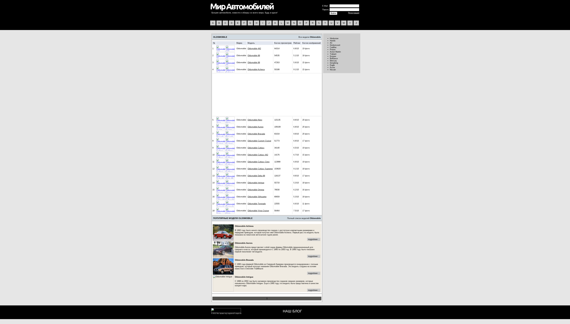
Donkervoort (335, 45)
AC (331, 43)
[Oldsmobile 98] (221, 64)
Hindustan (334, 38)
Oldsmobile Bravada (256, 134)
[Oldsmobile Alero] (221, 122)
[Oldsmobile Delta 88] (221, 178)
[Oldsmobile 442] (221, 50)
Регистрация (353, 13)
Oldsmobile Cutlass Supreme (260, 169)
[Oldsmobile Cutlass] (221, 150)
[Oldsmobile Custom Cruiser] (221, 143)
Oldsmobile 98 (254, 62)
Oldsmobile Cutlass (256, 148)
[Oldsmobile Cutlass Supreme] (221, 171)
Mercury (333, 61)
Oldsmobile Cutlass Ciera (258, 162)
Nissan (333, 70)
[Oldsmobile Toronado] (221, 206)
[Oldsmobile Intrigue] (221, 185)
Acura (332, 67)
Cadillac (333, 47)
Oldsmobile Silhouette (257, 197)
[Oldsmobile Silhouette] (221, 199)
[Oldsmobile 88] (221, 57)
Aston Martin (335, 52)
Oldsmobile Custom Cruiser (259, 141)
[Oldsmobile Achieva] (221, 71)
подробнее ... (314, 239)
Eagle (332, 65)
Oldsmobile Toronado (257, 204)
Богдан (333, 56)
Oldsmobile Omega (256, 190)
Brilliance (334, 58)
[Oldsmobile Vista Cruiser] (221, 213)
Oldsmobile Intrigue (256, 183)
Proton (332, 49)
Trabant (333, 54)
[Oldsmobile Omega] (221, 192)
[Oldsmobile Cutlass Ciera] (221, 164)
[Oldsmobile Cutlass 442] (221, 157)
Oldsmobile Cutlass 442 (258, 155)
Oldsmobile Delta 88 (256, 176)
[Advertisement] (238, 94)
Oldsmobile (315, 37)
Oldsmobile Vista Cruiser (258, 211)
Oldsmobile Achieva (256, 69)
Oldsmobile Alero (255, 120)
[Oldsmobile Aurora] (221, 129)
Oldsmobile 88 (254, 55)
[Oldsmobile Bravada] (221, 136)
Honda (332, 41)
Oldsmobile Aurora (255, 127)
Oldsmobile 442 (254, 48)
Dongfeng (334, 63)
